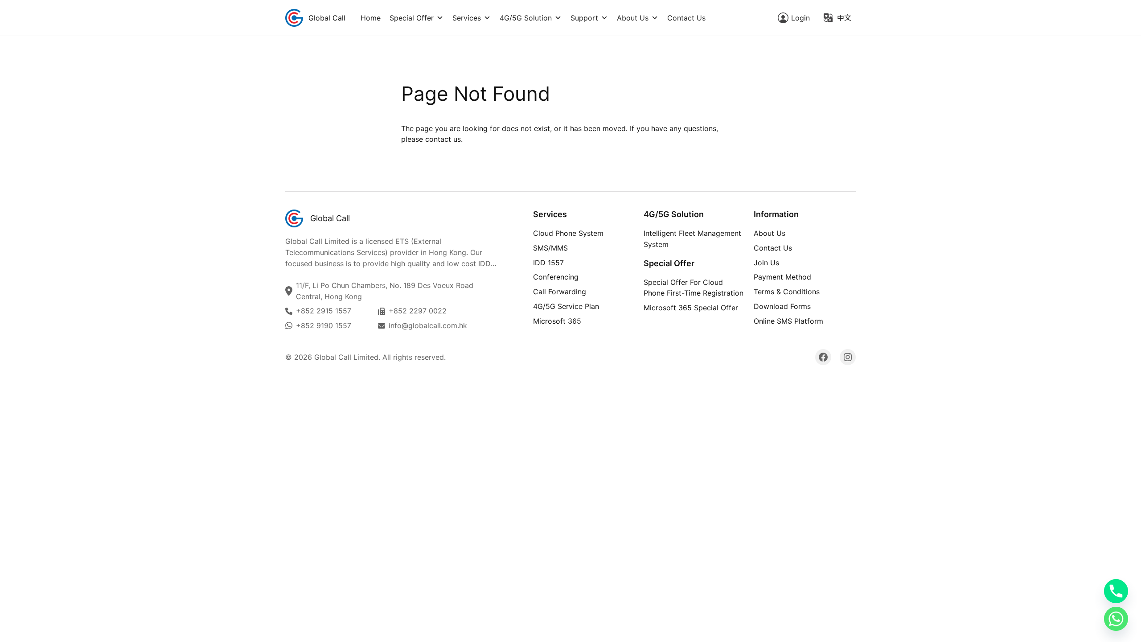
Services (466, 17)
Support (584, 17)
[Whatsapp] (1116, 619)
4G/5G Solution (526, 17)
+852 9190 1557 (323, 325)
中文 (844, 17)
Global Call (326, 17)
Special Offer (412, 17)
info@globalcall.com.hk (428, 325)
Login (800, 17)
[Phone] (1116, 591)
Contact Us (686, 17)
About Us (632, 17)
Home (371, 17)
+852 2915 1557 (323, 310)
